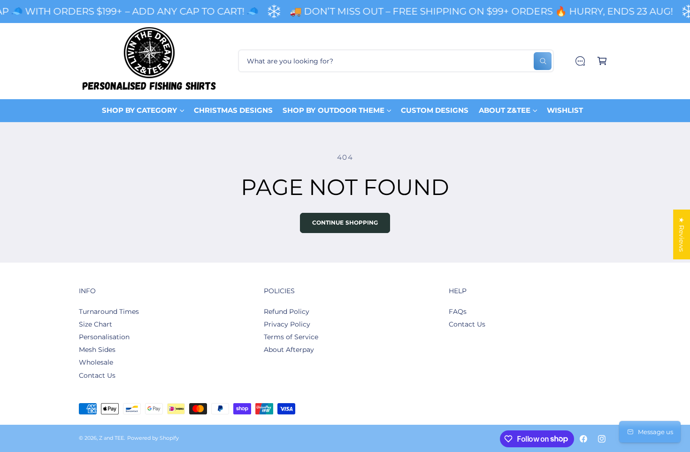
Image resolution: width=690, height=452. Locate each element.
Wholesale (96, 362)
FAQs (458, 311)
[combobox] (395, 61)
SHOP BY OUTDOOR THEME (333, 110)
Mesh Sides (97, 349)
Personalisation (104, 337)
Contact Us (97, 375)
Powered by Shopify (153, 438)
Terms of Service (291, 337)
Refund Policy (286, 311)
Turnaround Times (109, 311)
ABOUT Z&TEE (504, 110)
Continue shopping (345, 222)
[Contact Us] (580, 61)
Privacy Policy (287, 324)
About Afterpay (289, 349)
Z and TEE (111, 438)
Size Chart (95, 324)
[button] (602, 61)
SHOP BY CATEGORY (139, 110)
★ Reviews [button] (681, 234)
